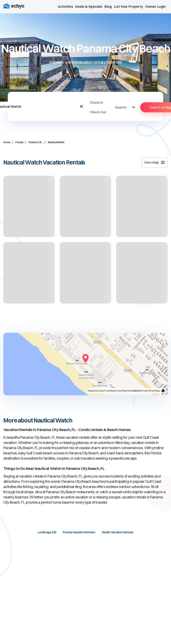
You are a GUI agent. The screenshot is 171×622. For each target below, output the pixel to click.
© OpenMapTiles (123, 390)
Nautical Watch (56, 142)
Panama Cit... (35, 142)
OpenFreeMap (106, 390)
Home (6, 142)
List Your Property (128, 6)
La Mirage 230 (47, 532)
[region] (85, 364)
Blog (108, 6)
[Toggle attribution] (163, 390)
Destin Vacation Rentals (117, 532)
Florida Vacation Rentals (79, 532)
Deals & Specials (88, 6)
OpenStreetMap (151, 390)
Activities (65, 6)
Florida (19, 142)
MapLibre (92, 390)
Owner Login (155, 6)
